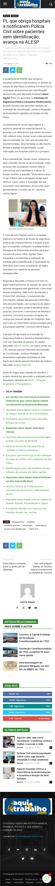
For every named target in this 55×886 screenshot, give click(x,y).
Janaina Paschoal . (22, 365)
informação (27, 525)
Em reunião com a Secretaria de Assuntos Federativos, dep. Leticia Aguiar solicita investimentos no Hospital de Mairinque (28, 401)
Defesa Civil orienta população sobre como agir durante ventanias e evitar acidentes (34, 756)
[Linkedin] (35, 849)
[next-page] (9, 677)
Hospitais (31, 522)
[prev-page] (5, 677)
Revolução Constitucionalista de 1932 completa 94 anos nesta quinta (35, 652)
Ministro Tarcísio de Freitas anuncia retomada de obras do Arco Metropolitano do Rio (27, 490)
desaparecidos (18, 522)
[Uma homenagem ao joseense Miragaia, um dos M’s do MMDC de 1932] (10, 666)
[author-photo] (28, 598)
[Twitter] (13, 70)
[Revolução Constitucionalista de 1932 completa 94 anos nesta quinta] (10, 652)
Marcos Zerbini (21, 345)
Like (48, 694)
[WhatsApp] (19, 70)
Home (5, 11)
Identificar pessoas (12, 525)
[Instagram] (24, 608)
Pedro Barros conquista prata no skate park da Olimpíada (14, 566)
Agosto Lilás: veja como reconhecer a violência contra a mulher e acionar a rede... (34, 740)
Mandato (15, 16)
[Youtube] (36, 608)
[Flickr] (18, 849)
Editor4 (20, 747)
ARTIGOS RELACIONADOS (20, 621)
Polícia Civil (33, 529)
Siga (48, 700)
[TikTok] (44, 849)
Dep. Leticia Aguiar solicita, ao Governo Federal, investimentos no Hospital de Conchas (40, 568)
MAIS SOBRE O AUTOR (18, 626)
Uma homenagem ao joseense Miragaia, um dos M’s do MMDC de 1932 (34, 666)
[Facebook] (6, 70)
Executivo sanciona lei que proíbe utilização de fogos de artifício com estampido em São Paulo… (29, 459)
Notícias (14, 11)
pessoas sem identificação (15, 529)
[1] (46, 880)
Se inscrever (44, 718)
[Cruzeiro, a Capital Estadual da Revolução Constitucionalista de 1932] (10, 638)
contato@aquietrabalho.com (29, 836)
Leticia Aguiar (41, 525)
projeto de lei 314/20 (16, 78)
